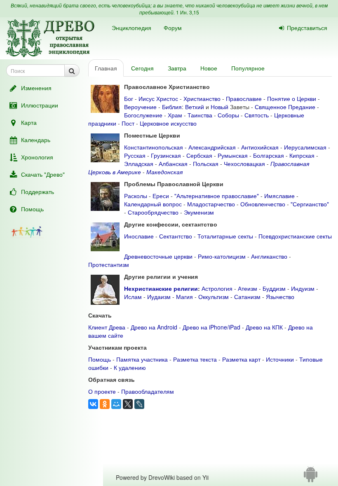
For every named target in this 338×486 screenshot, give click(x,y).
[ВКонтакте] (93, 404)
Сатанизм (247, 296)
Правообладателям (147, 391)
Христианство (202, 98)
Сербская (199, 155)
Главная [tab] (106, 68)
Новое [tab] (208, 68)
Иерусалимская (305, 147)
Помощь (32, 209)
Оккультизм (213, 296)
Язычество (280, 296)
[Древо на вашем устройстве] (310, 477)
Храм (175, 115)
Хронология (37, 157)
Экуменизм (199, 212)
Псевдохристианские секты (295, 236)
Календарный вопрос (153, 204)
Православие (244, 98)
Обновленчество (262, 204)
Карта (29, 122)
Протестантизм (108, 264)
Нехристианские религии (161, 288)
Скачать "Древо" (43, 174)
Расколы (135, 196)
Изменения (36, 88)
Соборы (228, 115)
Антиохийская (260, 147)
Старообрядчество (153, 212)
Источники (280, 359)
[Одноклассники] (105, 404)
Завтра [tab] (177, 68)
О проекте (102, 391)
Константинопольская (153, 147)
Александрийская (212, 147)
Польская (205, 163)
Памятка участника (142, 359)
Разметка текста (195, 359)
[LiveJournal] (139, 404)
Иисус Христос (158, 98)
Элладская (138, 163)
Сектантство (175, 236)
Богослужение (143, 115)
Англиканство (269, 256)
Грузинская (166, 155)
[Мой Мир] (116, 404)
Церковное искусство (168, 123)
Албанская (173, 163)
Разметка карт (241, 359)
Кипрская (302, 155)
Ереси (161, 196)
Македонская (164, 172)
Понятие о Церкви (291, 98)
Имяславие (279, 196)
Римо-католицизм (222, 256)
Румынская (233, 155)
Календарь (35, 140)
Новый (219, 107)
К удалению (130, 367)
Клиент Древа (106, 327)
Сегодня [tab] (142, 68)
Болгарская (268, 155)
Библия (172, 107)
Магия (184, 296)
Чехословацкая (244, 163)
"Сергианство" (310, 204)
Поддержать (37, 191)
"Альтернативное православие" (216, 196)
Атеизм (247, 288)
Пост (128, 123)
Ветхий (194, 107)
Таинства (200, 115)
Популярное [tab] (248, 68)
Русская (135, 155)
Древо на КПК (264, 327)
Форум (173, 27)
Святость (256, 115)
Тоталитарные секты (225, 236)
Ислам (133, 296)
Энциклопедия (131, 27)
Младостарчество (211, 204)
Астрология (217, 288)
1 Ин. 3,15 (187, 12)
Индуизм (303, 288)
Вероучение (140, 107)
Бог (128, 98)
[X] (128, 404)
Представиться (307, 27)
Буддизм (274, 288)
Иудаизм (159, 296)
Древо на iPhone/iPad (211, 327)
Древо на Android (154, 327)
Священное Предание (285, 107)
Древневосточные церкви (158, 256)
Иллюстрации (39, 105)
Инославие (139, 236)
